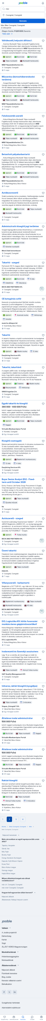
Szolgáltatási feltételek (11, 1003)
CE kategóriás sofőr (11, 299)
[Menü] (3, 3)
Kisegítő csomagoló (12, 441)
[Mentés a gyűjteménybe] (43, 40)
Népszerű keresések (9, 835)
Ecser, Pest (6, 864)
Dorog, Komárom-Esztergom (11, 858)
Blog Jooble (6, 977)
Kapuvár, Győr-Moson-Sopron (12, 861)
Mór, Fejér (5, 852)
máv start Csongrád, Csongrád (12, 888)
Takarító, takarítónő (11, 367)
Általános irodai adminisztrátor (17, 718)
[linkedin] (15, 992)
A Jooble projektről (9, 932)
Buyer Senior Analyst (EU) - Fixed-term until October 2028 (18, 480)
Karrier (4, 940)
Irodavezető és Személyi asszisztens (20, 651)
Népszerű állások (8, 897)
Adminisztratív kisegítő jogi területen (20, 226)
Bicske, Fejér (6, 855)
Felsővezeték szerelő (12, 116)
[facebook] (4, 992)
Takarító (6, 335)
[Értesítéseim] (42, 3)
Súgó (4, 943)
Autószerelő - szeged (12, 518)
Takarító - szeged (10, 262)
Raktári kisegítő (9, 780)
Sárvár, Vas (5, 849)
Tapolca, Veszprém (8, 845)
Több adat (6, 34)
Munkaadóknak (7, 960)
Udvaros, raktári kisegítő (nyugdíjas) (19, 686)
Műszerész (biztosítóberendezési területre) (18, 78)
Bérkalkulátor (7, 984)
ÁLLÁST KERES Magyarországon (14, 947)
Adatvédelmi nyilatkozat (11, 1008)
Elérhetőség (6, 936)
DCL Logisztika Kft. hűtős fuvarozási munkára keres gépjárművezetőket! (19, 622)
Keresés (23, 21)
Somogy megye (7, 870)
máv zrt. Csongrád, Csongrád (12, 885)
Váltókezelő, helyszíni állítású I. (17, 40)
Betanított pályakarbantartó (16, 154)
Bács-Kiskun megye (9, 867)
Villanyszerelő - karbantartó (15, 583)
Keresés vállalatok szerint (11, 980)
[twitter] (9, 992)
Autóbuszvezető (10, 193)
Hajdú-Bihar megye (8, 873)
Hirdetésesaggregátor (10, 956)
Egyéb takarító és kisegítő (15, 403)
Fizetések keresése (9, 973)
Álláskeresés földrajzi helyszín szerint (15, 900)
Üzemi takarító (9, 550)
